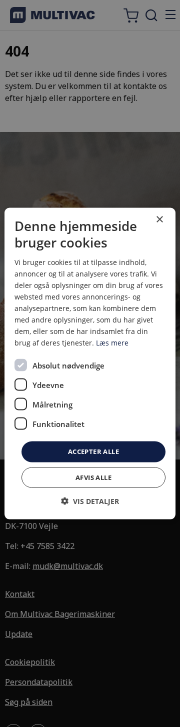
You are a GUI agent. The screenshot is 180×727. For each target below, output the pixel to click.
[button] (90, 500)
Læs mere (112, 343)
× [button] (159, 220)
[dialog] (90, 364)
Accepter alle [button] (93, 451)
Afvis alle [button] (94, 477)
